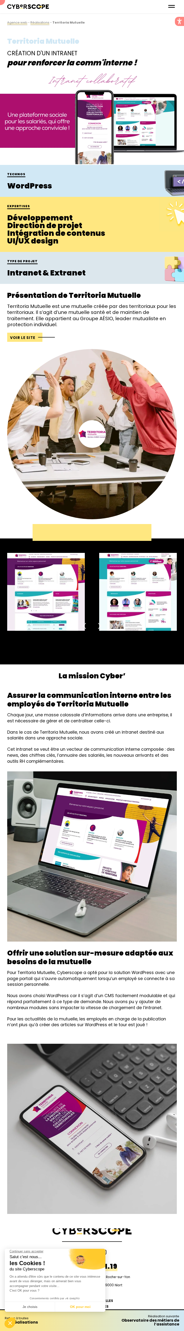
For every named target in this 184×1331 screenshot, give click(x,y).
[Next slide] (99, 626)
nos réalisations (21, 1320)
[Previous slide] (85, 626)
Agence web (17, 22)
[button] (179, 21)
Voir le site (22, 337)
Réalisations (39, 22)
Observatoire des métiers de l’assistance (150, 1320)
